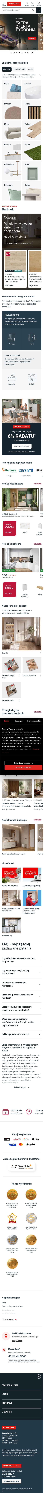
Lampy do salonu (8, 1310)
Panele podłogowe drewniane (12, 1306)
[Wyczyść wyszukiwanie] (33, 10)
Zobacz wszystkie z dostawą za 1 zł (18, 243)
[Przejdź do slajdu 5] (22, 52)
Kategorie (6, 69)
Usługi (30, 69)
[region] (21, 472)
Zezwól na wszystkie (23, 767)
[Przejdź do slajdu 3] (16, 52)
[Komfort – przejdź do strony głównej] (9, 1427)
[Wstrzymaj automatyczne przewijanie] (32, 52)
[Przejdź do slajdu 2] (14, 52)
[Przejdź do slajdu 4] (19, 52)
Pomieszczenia (19, 69)
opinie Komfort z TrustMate (25, 1159)
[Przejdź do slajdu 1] (11, 52)
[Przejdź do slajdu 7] (28, 52)
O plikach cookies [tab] (34, 721)
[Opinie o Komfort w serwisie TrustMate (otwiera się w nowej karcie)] (21, 1166)
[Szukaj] (38, 10)
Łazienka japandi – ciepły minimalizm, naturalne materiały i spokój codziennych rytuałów (16, 805)
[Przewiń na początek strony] (39, 1376)
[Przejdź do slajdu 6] (25, 52)
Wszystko (8, 532)
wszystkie (37, 712)
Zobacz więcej (20, 1087)
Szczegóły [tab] (19, 721)
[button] (26, 3)
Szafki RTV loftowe (8, 1314)
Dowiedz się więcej (11, 1481)
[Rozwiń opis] (40, 75)
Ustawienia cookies (22, 763)
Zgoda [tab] (6, 721)
